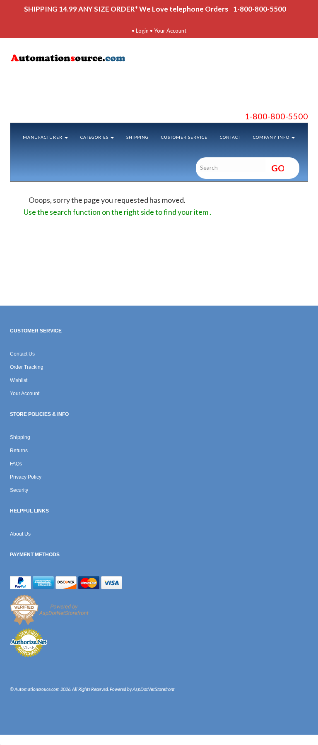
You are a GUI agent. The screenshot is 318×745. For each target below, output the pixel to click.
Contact (230, 137)
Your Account (170, 30)
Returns (19, 450)
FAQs (16, 464)
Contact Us (22, 354)
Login (142, 30)
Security (19, 490)
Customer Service (184, 137)
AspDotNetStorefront (153, 689)
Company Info (272, 137)
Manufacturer (43, 137)
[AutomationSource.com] (159, 59)
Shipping (137, 137)
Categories (95, 137)
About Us (20, 534)
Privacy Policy (25, 477)
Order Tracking (26, 367)
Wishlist (18, 380)
